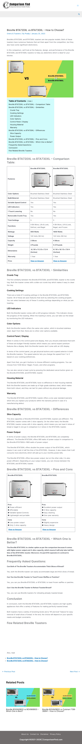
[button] (79, 14)
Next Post (75, 671)
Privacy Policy (55, 734)
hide (29, 101)
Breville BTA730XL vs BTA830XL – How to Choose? (27, 661)
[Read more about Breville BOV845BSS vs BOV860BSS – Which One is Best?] (23, 697)
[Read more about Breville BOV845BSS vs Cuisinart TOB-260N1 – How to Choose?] (59, 697)
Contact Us (34, 734)
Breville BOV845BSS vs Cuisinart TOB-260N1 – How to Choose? (59, 710)
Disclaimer (44, 734)
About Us (25, 734)
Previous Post (8, 671)
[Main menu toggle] (78, 5)
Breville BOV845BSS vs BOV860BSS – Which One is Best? (22, 710)
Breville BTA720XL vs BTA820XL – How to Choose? (27, 658)
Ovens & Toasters (14, 34)
